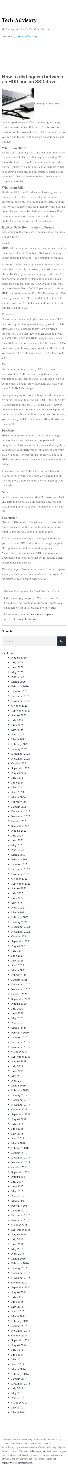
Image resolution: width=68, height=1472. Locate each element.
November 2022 (20, 874)
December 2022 (20, 869)
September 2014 (21, 1340)
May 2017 (17, 1191)
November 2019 (20, 1047)
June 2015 (17, 1301)
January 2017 (19, 1210)
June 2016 (17, 1244)
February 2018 (20, 1148)
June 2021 (17, 955)
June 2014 (17, 1354)
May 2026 (17, 672)
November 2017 (20, 1162)
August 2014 (19, 1345)
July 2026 (17, 662)
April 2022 (17, 907)
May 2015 (17, 1306)
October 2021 (19, 936)
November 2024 (20, 758)
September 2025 (21, 710)
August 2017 (19, 1176)
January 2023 (19, 864)
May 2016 (17, 1249)
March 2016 (18, 1258)
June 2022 (17, 898)
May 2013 (17, 1393)
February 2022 (20, 917)
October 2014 (19, 1335)
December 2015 (20, 1273)
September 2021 (21, 941)
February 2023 (20, 859)
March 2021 (18, 970)
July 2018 (17, 1124)
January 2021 (19, 979)
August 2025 (19, 715)
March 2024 (18, 797)
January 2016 (19, 1268)
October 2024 (19, 763)
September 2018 (21, 1114)
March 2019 (18, 1085)
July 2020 (17, 1008)
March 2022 (18, 912)
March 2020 (18, 1028)
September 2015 (21, 1287)
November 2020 (20, 989)
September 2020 (21, 999)
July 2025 (17, 720)
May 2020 (17, 1018)
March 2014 (18, 1369)
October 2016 (19, 1225)
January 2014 (19, 1378)
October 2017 (19, 1167)
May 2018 (17, 1133)
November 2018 (20, 1104)
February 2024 (20, 801)
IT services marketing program (32, 1451)
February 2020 (20, 1032)
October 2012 (19, 1403)
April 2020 (17, 1023)
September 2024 (21, 768)
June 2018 (17, 1128)
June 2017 (17, 1186)
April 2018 (17, 1138)
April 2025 (17, 734)
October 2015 (19, 1282)
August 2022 (19, 888)
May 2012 (17, 1407)
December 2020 (20, 984)
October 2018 (19, 1109)
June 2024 (17, 782)
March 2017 (18, 1201)
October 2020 (19, 994)
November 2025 (20, 701)
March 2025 (18, 739)
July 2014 (17, 1350)
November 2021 (20, 931)
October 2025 (19, 705)
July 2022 (17, 893)
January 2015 (19, 1326)
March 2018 (18, 1143)
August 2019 (19, 1061)
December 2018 (20, 1100)
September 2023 (21, 826)
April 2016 (17, 1253)
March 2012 (18, 1412)
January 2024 (19, 806)
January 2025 (19, 749)
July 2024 (17, 778)
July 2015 (17, 1297)
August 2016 (19, 1234)
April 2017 (17, 1196)
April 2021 (17, 965)
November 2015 (20, 1278)
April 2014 (17, 1364)
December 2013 (20, 1383)
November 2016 (20, 1220)
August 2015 (19, 1292)
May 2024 (17, 787)
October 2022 (19, 878)
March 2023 (18, 854)
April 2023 (17, 850)
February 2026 (20, 686)
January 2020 (19, 1037)
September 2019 (21, 1056)
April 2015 (17, 1311)
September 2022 (21, 883)
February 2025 (20, 744)
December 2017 (20, 1157)
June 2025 (17, 725)
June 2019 (17, 1071)
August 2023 (19, 830)
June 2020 (17, 1013)
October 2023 (19, 821)
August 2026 (19, 657)
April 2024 (17, 792)
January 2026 (19, 691)
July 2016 (17, 1239)
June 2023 (17, 840)
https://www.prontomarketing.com (17, 1462)
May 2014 (17, 1359)
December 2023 (20, 811)
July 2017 (17, 1181)
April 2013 (17, 1398)
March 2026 (18, 681)
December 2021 (20, 926)
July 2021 (17, 951)
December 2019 (20, 1042)
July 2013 (17, 1388)
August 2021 (19, 946)
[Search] (61, 641)
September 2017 (21, 1172)
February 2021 (20, 975)
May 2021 (17, 960)
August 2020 (19, 1003)
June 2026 (17, 667)
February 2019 (20, 1090)
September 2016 (21, 1229)
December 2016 (20, 1215)
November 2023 (20, 816)
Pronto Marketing (27, 36)
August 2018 (19, 1119)
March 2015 (18, 1316)
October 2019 (19, 1051)
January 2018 (19, 1153)
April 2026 (17, 676)
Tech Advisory (19, 20)
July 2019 (17, 1066)
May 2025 (17, 729)
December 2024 (20, 753)
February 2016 (20, 1263)
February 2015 (20, 1321)
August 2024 (19, 773)
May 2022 (17, 903)
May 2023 (17, 845)
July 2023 (17, 835)
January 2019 (19, 1095)
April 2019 (17, 1080)
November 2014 (20, 1330)
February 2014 (20, 1374)
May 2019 (17, 1076)
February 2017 (20, 1205)
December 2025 (20, 696)
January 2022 (19, 922)
